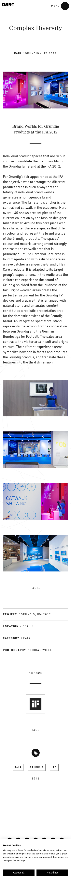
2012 (35, 778)
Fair (18, 767)
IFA (54, 767)
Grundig (37, 767)
